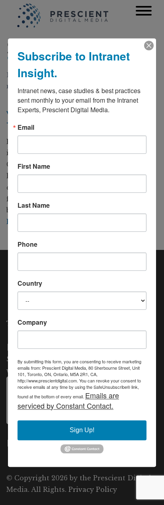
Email (26, 127)
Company (32, 322)
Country (30, 283)
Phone (27, 244)
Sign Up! (82, 430)
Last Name (34, 205)
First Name (34, 166)
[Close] (149, 45)
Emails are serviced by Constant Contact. (68, 400)
